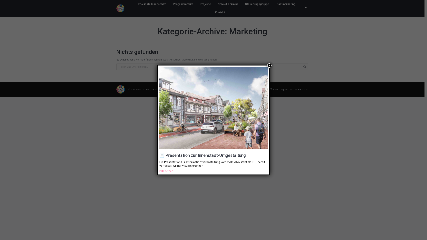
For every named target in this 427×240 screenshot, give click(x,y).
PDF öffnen (166, 171)
